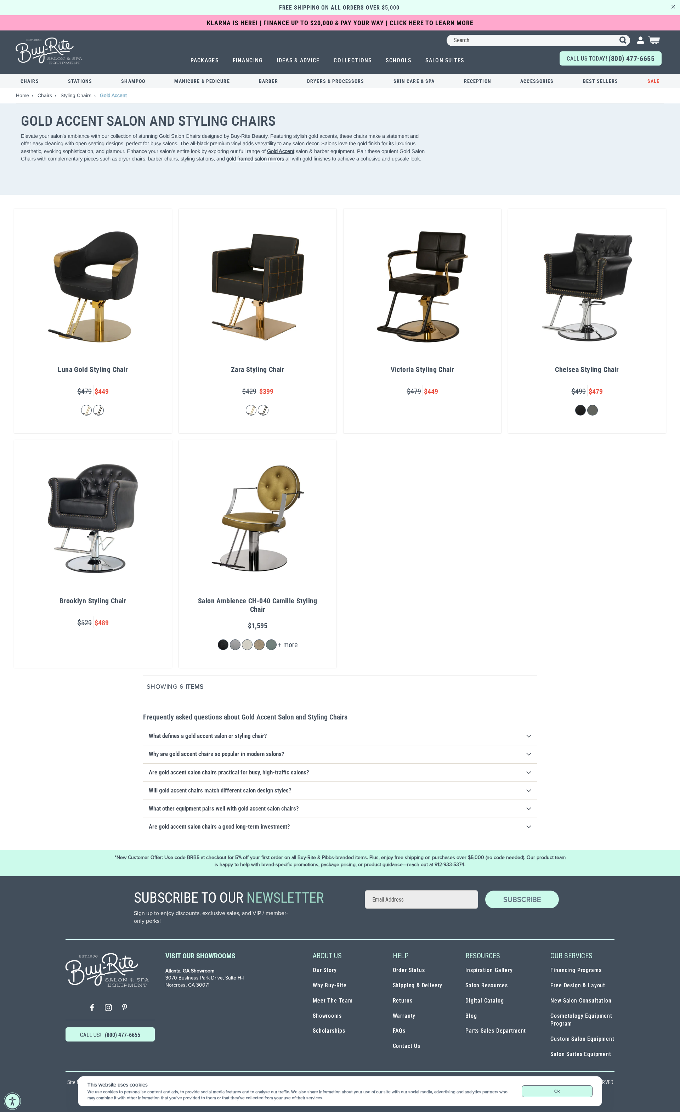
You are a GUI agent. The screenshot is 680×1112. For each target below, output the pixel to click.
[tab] (340, 736)
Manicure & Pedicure (202, 81)
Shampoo (133, 81)
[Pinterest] (124, 1008)
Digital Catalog (484, 1000)
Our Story (324, 970)
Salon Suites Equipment (580, 1054)
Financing (248, 60)
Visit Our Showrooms (200, 956)
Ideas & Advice (298, 60)
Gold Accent (280, 151)
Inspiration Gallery (489, 970)
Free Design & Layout (577, 985)
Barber (268, 81)
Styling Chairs (77, 95)
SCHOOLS (398, 60)
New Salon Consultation (580, 1000)
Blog (471, 1015)
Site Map (76, 1082)
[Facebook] (92, 1008)
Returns (403, 1000)
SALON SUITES (444, 60)
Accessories (537, 81)
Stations (80, 81)
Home (23, 95)
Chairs (30, 81)
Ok (557, 1091)
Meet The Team (333, 1000)
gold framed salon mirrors (255, 159)
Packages (205, 60)
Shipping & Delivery (418, 985)
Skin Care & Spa (414, 81)
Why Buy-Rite (330, 985)
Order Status (409, 970)
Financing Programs (575, 970)
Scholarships (329, 1030)
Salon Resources (486, 985)
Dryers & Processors (335, 81)
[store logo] (49, 51)
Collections (353, 60)
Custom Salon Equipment (582, 1038)
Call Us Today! (610, 58)
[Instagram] (108, 1008)
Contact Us (406, 1046)
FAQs (399, 1030)
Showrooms (327, 1015)
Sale (653, 81)
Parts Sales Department (495, 1030)
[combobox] (538, 40)
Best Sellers (600, 81)
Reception (477, 81)
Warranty (404, 1015)
